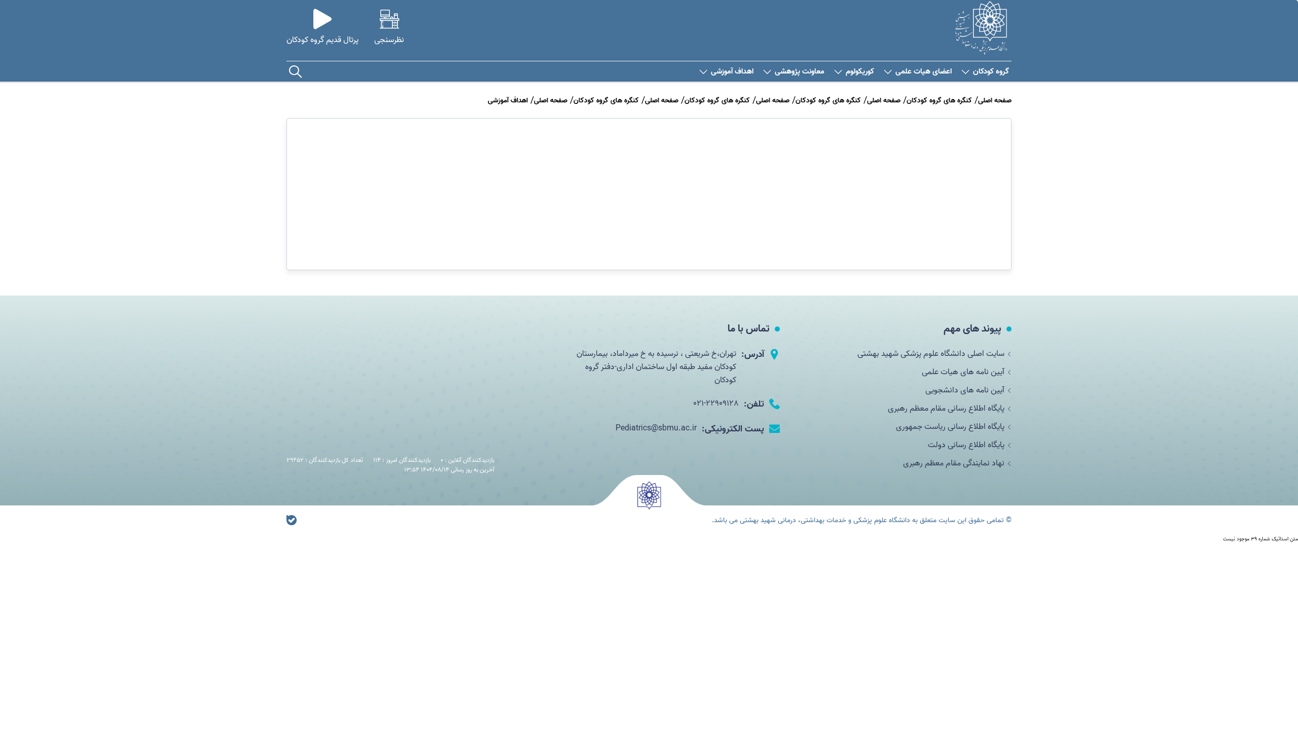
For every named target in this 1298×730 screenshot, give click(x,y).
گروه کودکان (991, 71)
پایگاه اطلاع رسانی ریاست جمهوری (950, 426)
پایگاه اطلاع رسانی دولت (966, 445)
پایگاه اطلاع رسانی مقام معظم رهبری (946, 408)
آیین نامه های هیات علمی (963, 372)
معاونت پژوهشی (799, 71)
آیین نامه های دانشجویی (964, 390)
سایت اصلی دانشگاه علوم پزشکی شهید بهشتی (930, 353)
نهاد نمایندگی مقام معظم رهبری (953, 463)
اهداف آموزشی (732, 71)
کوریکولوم (860, 71)
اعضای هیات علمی (923, 71)
